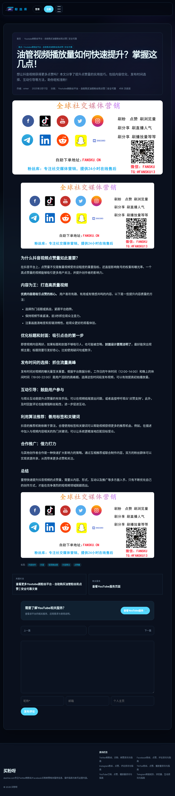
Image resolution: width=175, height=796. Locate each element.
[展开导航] (59, 9)
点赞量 (77, 565)
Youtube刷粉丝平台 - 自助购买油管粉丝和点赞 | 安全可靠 (50, 38)
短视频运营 (53, 565)
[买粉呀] (16, 9)
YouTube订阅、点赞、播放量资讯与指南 (115, 776)
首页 (19, 38)
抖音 (42, 565)
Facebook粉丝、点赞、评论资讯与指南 (154, 759)
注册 (48, 9)
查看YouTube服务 (135, 610)
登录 (37, 9)
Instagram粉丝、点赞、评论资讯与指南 (116, 768)
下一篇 (148, 630)
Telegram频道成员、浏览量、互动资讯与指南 (153, 776)
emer (26, 88)
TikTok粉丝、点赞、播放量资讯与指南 (153, 768)
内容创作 (32, 565)
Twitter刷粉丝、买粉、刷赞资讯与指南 (116, 759)
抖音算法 (66, 565)
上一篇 (27, 630)
